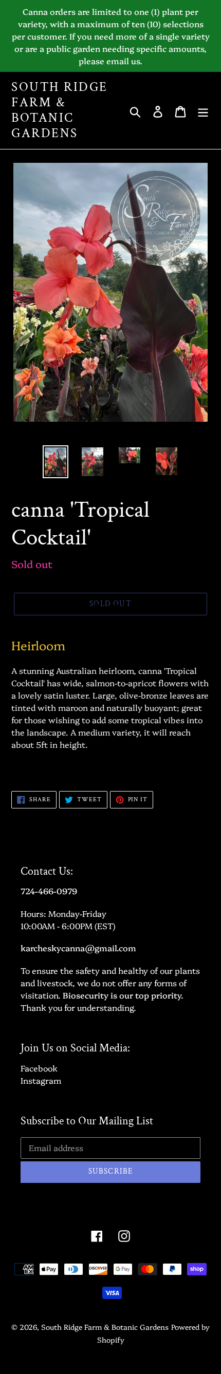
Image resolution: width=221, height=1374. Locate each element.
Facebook (39, 1068)
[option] (55, 462)
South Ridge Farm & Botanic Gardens (59, 110)
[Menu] (203, 110)
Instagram (41, 1080)
